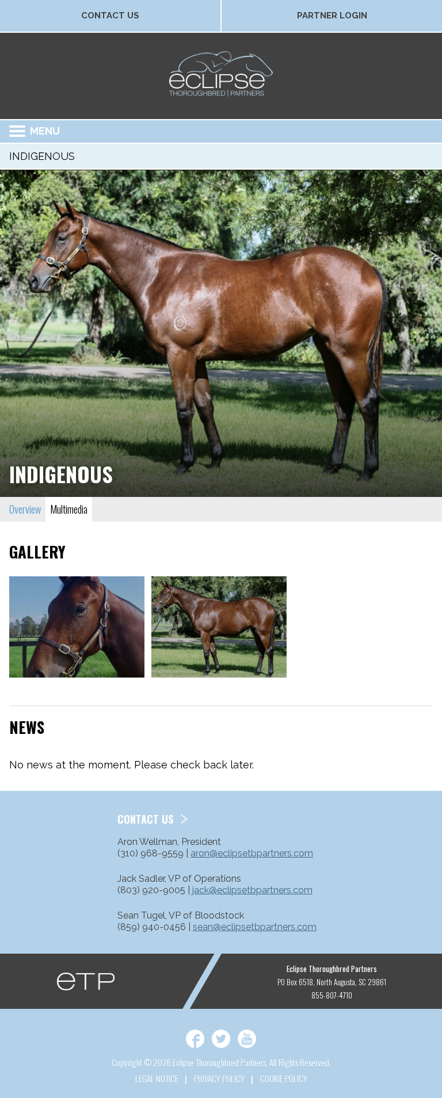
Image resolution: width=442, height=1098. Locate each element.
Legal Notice (156, 1078)
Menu (45, 131)
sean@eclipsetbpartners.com (255, 926)
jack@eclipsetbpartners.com (252, 890)
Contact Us (110, 15)
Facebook (195, 1039)
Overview (25, 509)
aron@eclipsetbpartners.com (251, 853)
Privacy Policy (219, 1078)
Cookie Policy (283, 1078)
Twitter (221, 1039)
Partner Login (332, 15)
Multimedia (68, 509)
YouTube (247, 1039)
